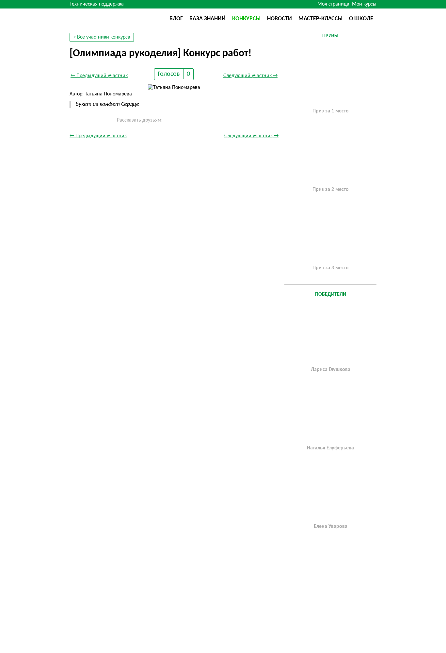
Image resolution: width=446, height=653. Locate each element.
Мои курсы (364, 4)
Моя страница (333, 4)
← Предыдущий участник (99, 75)
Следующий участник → (250, 75)
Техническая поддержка (97, 4)
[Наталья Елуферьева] (330, 412)
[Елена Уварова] (330, 490)
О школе (361, 19)
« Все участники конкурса (101, 37)
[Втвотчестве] (102, 18)
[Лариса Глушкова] (330, 333)
